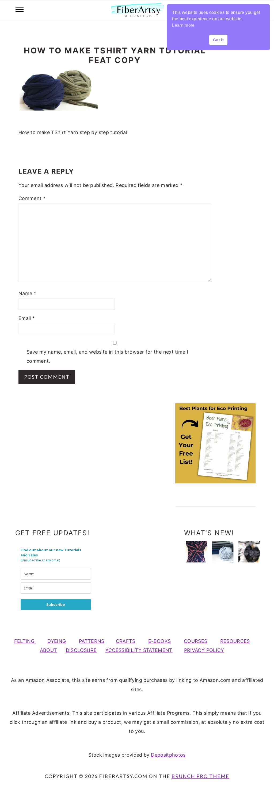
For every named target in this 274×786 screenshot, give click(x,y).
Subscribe (55, 604)
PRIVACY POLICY (204, 650)
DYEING (56, 641)
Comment (31, 198)
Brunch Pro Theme (200, 776)
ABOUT (48, 650)
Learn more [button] (183, 25)
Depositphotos (168, 755)
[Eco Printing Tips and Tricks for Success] (249, 551)
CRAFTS (125, 641)
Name (27, 293)
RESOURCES (235, 641)
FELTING (25, 641)
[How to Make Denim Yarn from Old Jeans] (223, 551)
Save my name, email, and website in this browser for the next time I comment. (107, 356)
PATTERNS (91, 641)
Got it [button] (218, 40)
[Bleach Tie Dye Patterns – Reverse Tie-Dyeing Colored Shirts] (196, 551)
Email (26, 318)
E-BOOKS (159, 641)
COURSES (195, 641)
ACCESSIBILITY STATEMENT (139, 650)
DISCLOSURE (81, 650)
